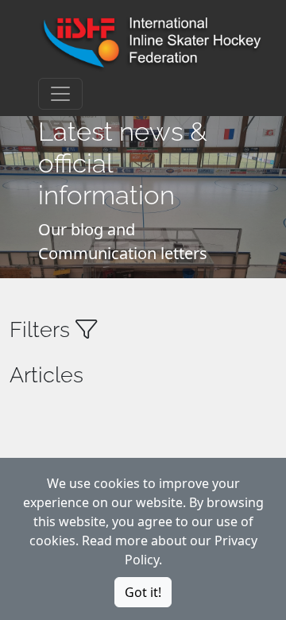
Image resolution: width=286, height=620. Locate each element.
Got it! (143, 592)
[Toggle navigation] (60, 94)
